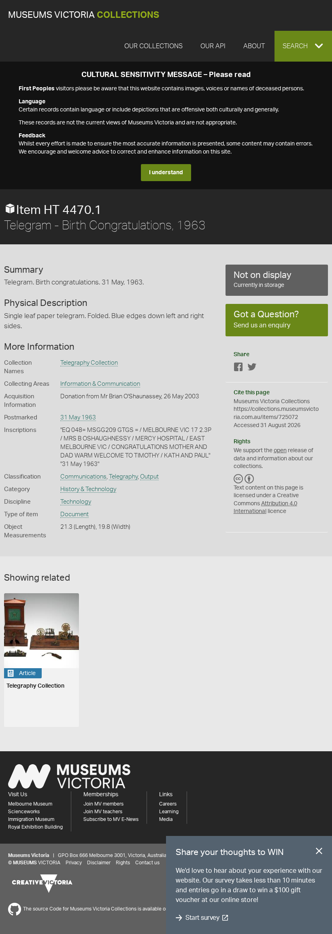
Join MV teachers (102, 811)
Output (149, 477)
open (280, 450)
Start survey (202, 918)
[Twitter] (252, 368)
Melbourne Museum (30, 803)
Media (165, 819)
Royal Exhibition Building (35, 827)
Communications (83, 477)
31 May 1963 (78, 418)
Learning (169, 811)
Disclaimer (99, 862)
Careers (168, 803)
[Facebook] (238, 368)
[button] (303, 46)
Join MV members (103, 803)
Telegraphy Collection (89, 363)
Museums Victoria (83, 15)
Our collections (153, 46)
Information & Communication (100, 384)
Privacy (74, 862)
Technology (75, 502)
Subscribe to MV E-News (110, 819)
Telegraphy (123, 477)
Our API (213, 46)
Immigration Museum (31, 819)
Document (74, 514)
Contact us (147, 862)
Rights (123, 862)
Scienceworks (24, 811)
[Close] (319, 852)
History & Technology (88, 489)
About (254, 46)
